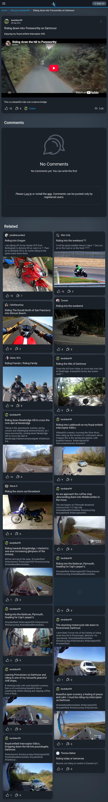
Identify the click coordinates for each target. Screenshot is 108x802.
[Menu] (101, 21)
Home (4, 10)
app (49, 193)
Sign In (100, 3)
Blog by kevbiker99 (20, 10)
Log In (28, 193)
